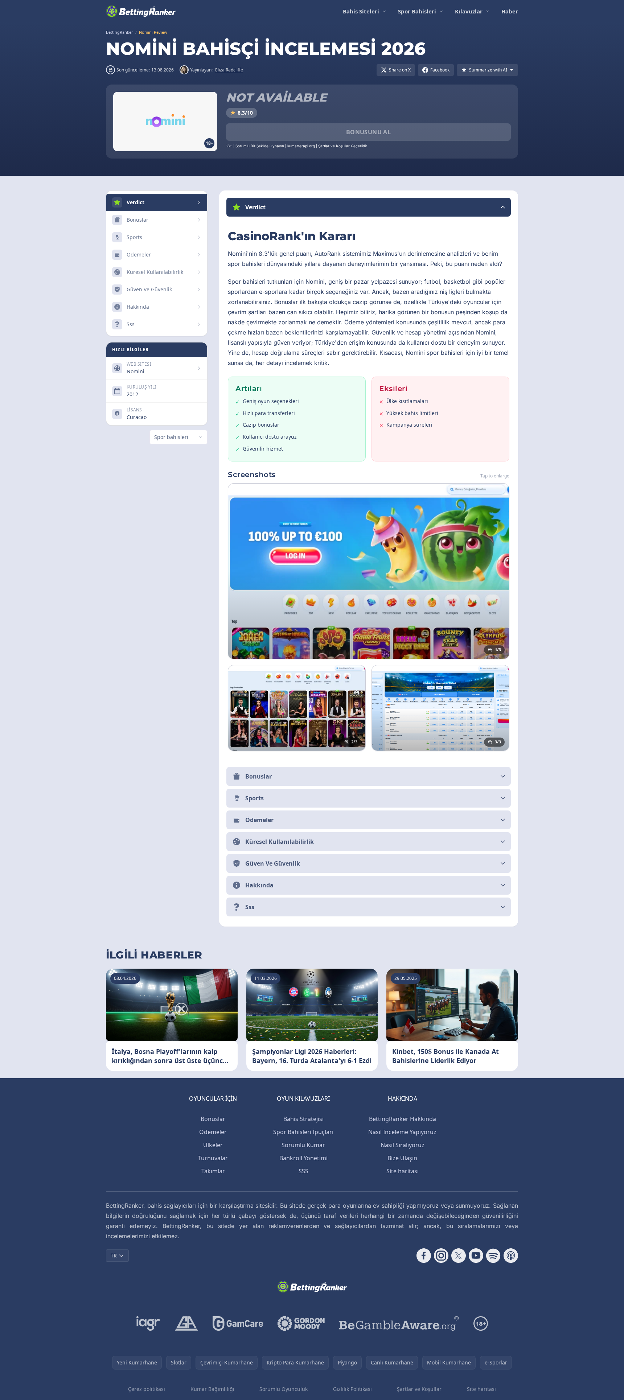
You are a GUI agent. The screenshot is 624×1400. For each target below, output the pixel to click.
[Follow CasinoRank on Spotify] (493, 1255)
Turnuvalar (213, 1158)
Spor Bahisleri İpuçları (303, 1132)
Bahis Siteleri (361, 11)
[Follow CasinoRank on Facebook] (423, 1255)
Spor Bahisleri (417, 11)
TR (114, 1255)
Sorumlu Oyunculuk (283, 1388)
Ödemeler (213, 1132)
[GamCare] (238, 1323)
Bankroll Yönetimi (303, 1158)
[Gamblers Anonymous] (186, 1323)
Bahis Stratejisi (303, 1119)
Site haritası (402, 1171)
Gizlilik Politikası (352, 1388)
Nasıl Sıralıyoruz (402, 1145)
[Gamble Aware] (399, 1323)
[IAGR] (148, 1323)
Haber (509, 11)
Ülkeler (213, 1145)
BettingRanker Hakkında (402, 1119)
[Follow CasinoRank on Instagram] (441, 1255)
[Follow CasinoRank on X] (458, 1255)
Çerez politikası (146, 1388)
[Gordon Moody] (301, 1323)
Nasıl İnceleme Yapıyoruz (402, 1132)
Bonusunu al (368, 132)
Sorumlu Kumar (303, 1145)
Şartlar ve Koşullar (419, 1388)
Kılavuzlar (469, 11)
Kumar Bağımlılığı (212, 1388)
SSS (303, 1171)
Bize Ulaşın (402, 1158)
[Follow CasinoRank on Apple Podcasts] (511, 1255)
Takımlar (213, 1171)
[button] (368, 207)
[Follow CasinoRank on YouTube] (476, 1255)
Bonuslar (213, 1119)
